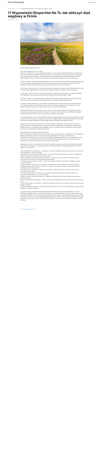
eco (18, 8)
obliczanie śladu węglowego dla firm (30, 68)
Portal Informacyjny (16, 2)
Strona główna (92, 2)
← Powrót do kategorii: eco (27, 209)
